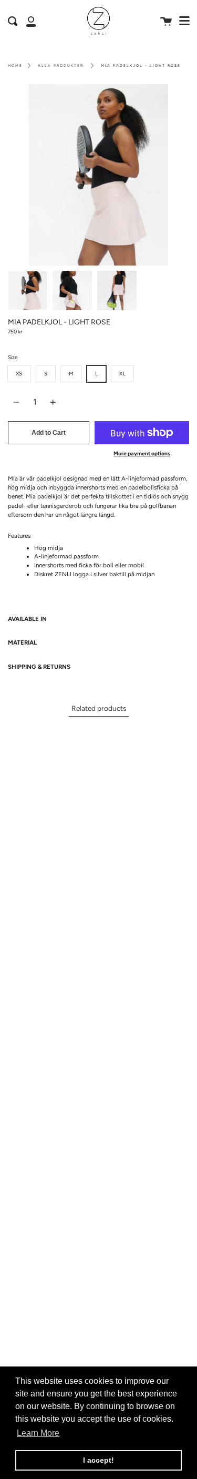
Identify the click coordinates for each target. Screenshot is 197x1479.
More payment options (141, 453)
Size (13, 357)
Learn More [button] (38, 1433)
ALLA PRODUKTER (61, 65)
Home (15, 65)
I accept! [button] (98, 1460)
